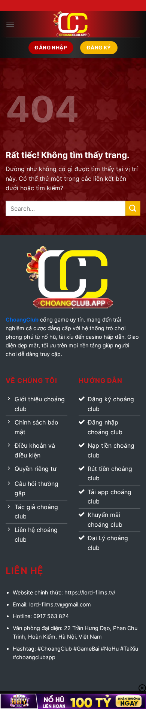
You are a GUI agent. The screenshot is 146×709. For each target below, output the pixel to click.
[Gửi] (132, 208)
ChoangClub (22, 319)
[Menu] (10, 24)
